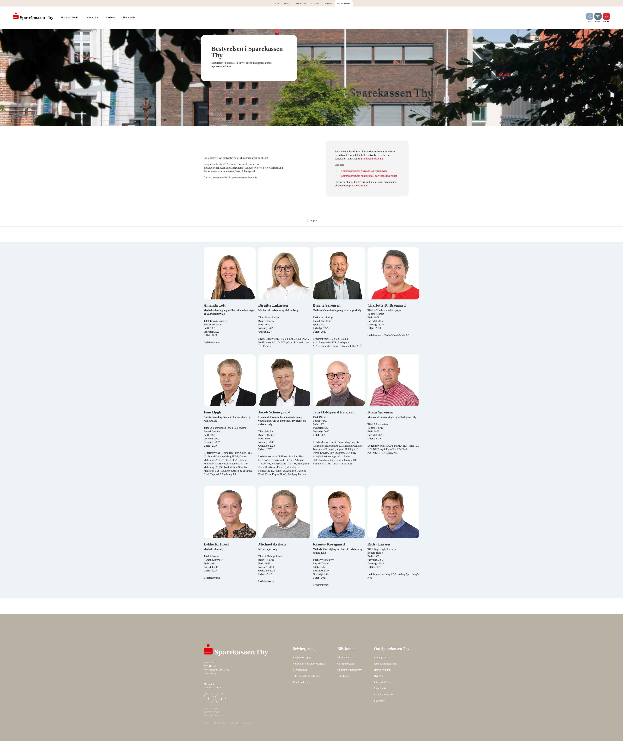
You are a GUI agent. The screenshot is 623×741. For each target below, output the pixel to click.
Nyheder (378, 676)
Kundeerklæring (301, 682)
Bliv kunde (343, 657)
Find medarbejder (302, 657)
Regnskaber (380, 688)
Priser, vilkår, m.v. (383, 682)
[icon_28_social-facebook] (209, 698)
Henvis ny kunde (382, 669)
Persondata (224, 723)
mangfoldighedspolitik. (372, 158)
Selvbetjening (300, 669)
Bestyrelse (379, 700)
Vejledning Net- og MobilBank (309, 663)
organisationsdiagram (357, 185)
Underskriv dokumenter (349, 669)
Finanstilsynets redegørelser (242, 723)
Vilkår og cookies (210, 723)
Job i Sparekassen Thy (385, 663)
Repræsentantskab (383, 694)
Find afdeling (210, 673)
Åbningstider (380, 657)
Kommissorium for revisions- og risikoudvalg (364, 171)
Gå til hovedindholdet (14, 211)
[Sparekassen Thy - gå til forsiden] (33, 16)
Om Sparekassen (345, 663)
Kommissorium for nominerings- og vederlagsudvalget (369, 175)
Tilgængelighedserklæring (306, 676)
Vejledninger (343, 676)
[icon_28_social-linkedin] (220, 698)
